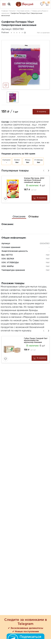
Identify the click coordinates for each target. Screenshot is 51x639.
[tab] (19, 216)
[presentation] (43, 170)
